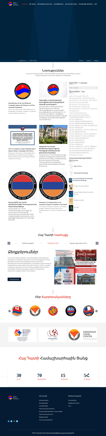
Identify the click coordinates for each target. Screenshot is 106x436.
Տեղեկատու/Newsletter (44, 4)
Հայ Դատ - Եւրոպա (90, 129)
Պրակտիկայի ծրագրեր (86, 4)
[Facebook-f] (9, 421)
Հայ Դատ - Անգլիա (75, 125)
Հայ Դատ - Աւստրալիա (89, 125)
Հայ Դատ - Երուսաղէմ (76, 129)
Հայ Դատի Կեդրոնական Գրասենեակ (80, 150)
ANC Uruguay (86, 106)
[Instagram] (14, 421)
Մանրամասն (14, 279)
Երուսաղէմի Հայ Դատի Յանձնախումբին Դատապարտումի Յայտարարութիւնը (22, 204)
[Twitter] (11, 421)
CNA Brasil (93, 108)
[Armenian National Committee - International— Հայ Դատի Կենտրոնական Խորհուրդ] (13, 4)
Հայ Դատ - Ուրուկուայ (76, 146)
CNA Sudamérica (74, 110)
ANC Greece (72, 102)
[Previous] (9, 311)
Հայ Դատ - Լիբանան (76, 133)
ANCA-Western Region (88, 98)
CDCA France (85, 108)
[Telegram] (17, 421)
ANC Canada (93, 100)
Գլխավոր (25, 4)
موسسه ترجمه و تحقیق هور (76, 154)
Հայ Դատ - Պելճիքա (90, 146)
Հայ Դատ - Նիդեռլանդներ (77, 142)
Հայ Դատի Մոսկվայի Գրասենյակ (79, 152)
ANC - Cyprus (77, 96)
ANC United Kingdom (75, 106)
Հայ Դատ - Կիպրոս (75, 136)
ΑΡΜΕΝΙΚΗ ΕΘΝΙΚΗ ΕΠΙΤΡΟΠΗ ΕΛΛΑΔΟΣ (79, 117)
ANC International (83, 102)
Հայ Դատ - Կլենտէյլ (88, 136)
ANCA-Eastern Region (75, 98)
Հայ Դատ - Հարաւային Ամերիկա (78, 138)
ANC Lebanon (73, 104)
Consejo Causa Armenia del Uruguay (78, 112)
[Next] (96, 311)
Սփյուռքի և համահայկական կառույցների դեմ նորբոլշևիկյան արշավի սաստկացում (51, 102)
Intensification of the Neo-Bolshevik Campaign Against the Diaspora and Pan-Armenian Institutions (21, 105)
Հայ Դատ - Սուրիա (75, 148)
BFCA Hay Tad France (74, 108)
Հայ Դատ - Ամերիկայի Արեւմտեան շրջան (81, 123)
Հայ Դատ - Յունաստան (76, 140)
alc (70, 96)
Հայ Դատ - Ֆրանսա (88, 148)
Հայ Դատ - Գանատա (76, 127)
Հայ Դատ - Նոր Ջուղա (76, 144)
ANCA (85, 96)
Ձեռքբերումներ (23, 252)
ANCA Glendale (73, 100)
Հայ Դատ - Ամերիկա (75, 119)
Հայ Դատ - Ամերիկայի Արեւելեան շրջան (80, 121)
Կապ (95, 4)
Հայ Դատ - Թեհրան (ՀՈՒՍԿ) (77, 131)
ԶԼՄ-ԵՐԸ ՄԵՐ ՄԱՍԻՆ (71, 4)
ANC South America (84, 104)
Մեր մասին (32, 4)
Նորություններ (59, 4)
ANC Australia (83, 100)
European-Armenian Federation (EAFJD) (79, 115)
